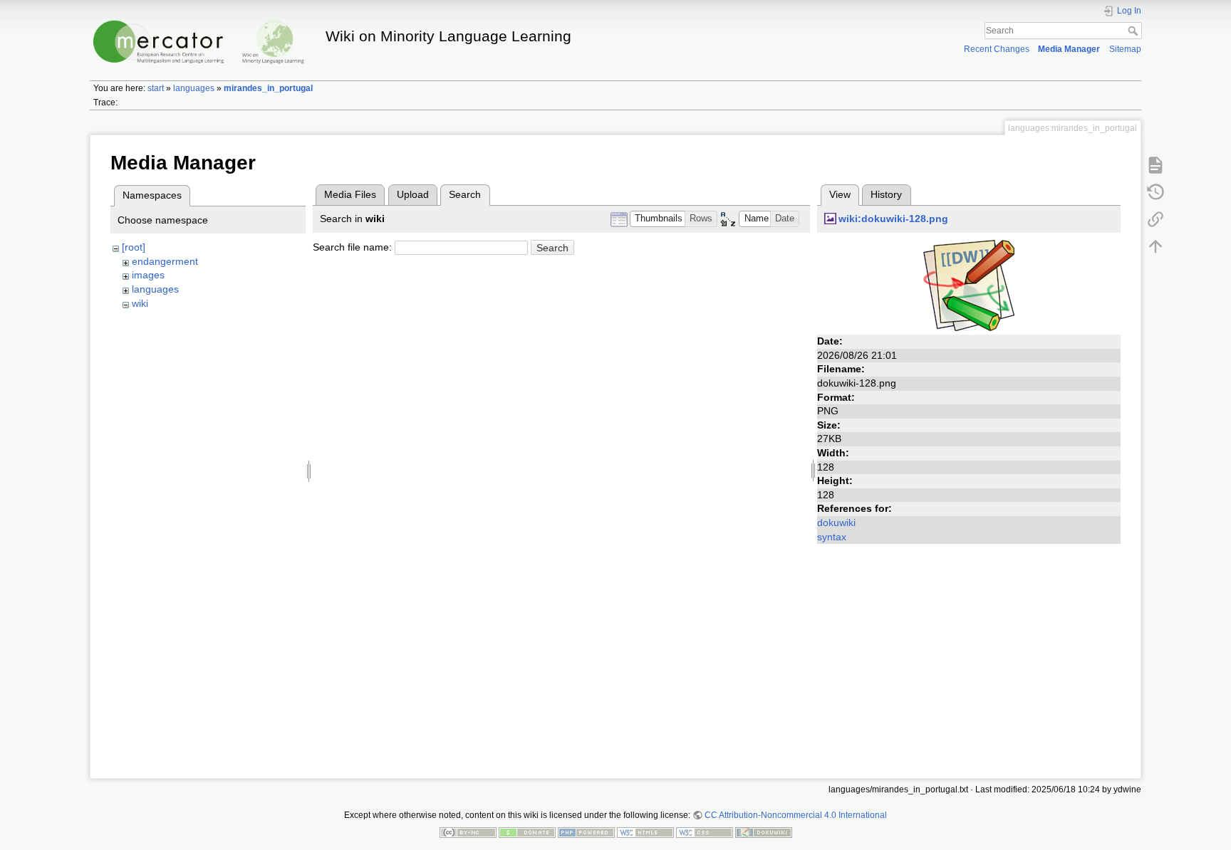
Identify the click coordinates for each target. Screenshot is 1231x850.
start (155, 88)
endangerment (165, 261)
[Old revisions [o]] (1155, 191)
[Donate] (527, 832)
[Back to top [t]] (1155, 245)
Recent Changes (996, 49)
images (148, 274)
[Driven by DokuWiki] (763, 832)
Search (1134, 31)
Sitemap (1125, 49)
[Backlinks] (1155, 218)
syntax (831, 536)
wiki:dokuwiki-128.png (893, 218)
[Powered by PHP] (586, 832)
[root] (133, 247)
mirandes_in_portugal (268, 88)
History (886, 194)
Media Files (350, 194)
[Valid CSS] (704, 832)
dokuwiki (836, 522)
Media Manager (1069, 49)
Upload (413, 194)
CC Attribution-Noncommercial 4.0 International (796, 815)
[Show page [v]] (1155, 164)
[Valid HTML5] (645, 832)
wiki (140, 303)
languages (193, 88)
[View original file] (968, 284)
